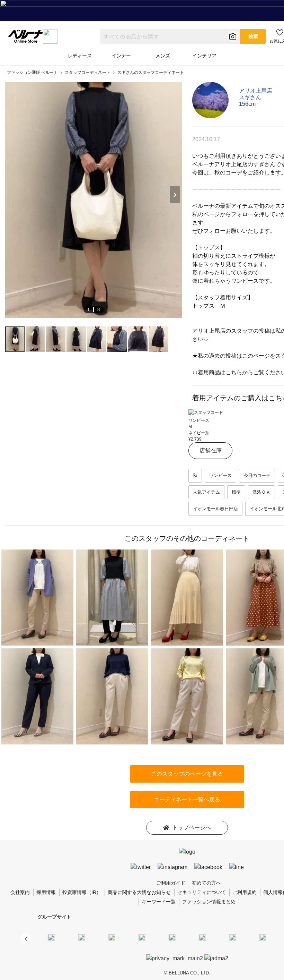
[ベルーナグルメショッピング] (202, 937)
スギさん (250, 97)
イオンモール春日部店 (215, 508)
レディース (80, 55)
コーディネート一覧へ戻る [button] (187, 799)
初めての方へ (206, 883)
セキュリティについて (201, 892)
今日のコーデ (256, 475)
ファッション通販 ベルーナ (32, 72)
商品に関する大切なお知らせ (139, 892)
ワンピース (220, 475)
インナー (121, 55)
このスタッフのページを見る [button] (187, 774)
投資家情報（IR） (81, 892)
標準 (236, 492)
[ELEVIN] (142, 937)
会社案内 (20, 892)
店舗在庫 (210, 450)
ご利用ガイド (170, 883)
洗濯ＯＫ (261, 492)
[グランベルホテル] (172, 937)
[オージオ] (262, 937)
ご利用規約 (244, 892)
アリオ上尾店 (255, 91)
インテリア (204, 55)
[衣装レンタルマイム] (51, 937)
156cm (247, 104)
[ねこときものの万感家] (111, 937)
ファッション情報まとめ (209, 901)
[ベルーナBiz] (81, 937)
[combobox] (170, 36)
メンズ (163, 55)
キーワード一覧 (159, 901)
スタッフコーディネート (87, 72)
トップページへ (191, 827)
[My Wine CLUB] (232, 937)
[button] (26, 938)
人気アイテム (206, 492)
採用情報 (46, 892)
